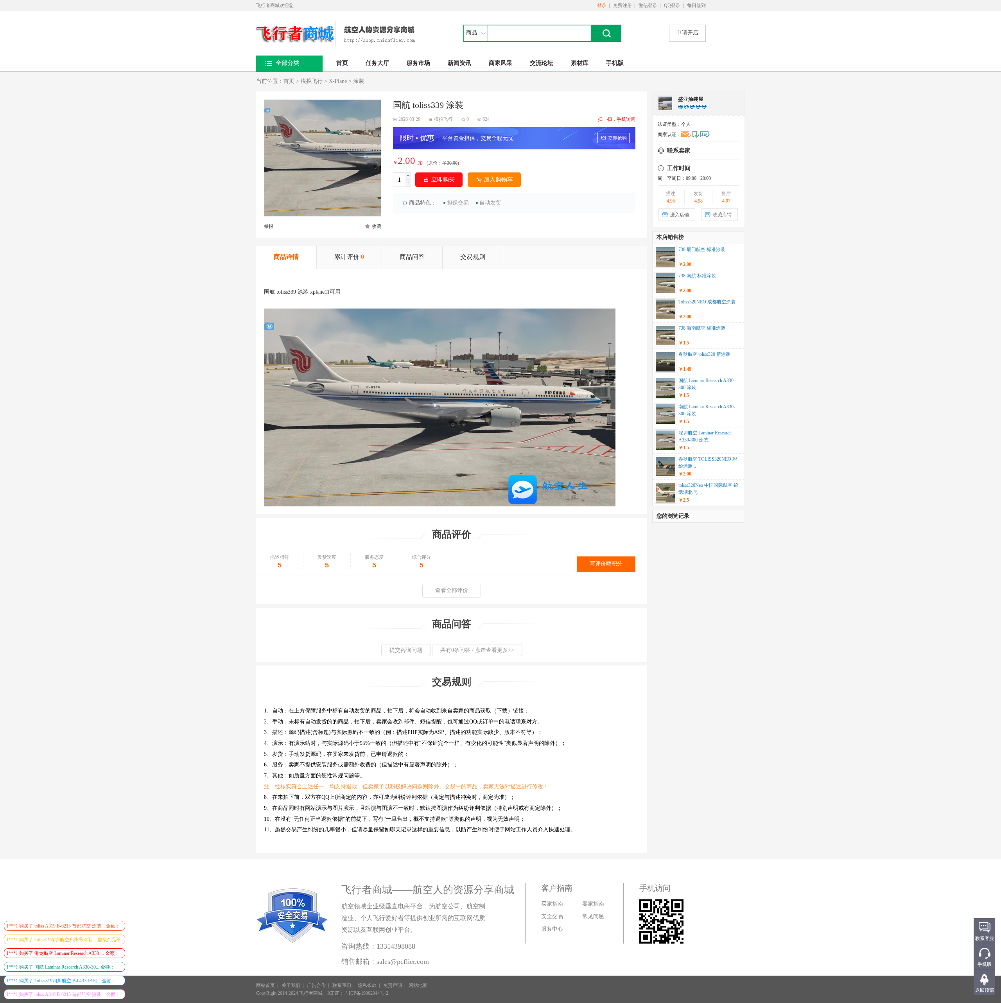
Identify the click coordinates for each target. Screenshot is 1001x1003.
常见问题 (593, 916)
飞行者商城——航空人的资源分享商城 (427, 889)
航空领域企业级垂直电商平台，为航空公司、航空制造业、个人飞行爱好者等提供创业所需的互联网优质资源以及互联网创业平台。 (413, 918)
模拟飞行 (312, 81)
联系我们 (341, 985)
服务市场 (418, 63)
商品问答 (412, 256)
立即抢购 (617, 138)
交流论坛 (541, 63)
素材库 (579, 63)
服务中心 (552, 929)
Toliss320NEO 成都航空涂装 (707, 302)
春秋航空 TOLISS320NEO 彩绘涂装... (707, 462)
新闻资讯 (459, 63)
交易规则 (472, 256)
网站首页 (265, 985)
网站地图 (418, 985)
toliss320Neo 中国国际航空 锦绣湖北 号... (708, 489)
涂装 (358, 81)
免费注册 (622, 5)
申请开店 (687, 33)
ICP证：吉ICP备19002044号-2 (357, 993)
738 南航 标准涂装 (697, 275)
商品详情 (286, 256)
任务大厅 (377, 63)
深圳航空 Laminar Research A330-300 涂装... (705, 436)
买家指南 (552, 904)
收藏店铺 (722, 214)
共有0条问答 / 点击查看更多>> (477, 650)
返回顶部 (984, 990)
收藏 (376, 226)
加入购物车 (498, 179)
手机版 (615, 63)
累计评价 (349, 256)
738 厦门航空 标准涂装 (701, 249)
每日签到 (696, 5)
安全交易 (552, 916)
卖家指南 (593, 904)
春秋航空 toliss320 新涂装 (704, 354)
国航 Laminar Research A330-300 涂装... (706, 384)
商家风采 (500, 63)
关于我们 (291, 985)
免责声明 (392, 985)
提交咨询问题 (405, 650)
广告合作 (316, 985)
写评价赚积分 (606, 564)
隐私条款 (367, 985)
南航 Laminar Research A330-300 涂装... (706, 410)
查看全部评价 (451, 590)
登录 (601, 5)
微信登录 (648, 5)
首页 (342, 63)
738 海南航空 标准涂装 (701, 328)
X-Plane (338, 81)
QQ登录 (672, 5)
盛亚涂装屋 (690, 99)
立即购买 (443, 179)
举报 (268, 226)
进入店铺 (679, 214)
